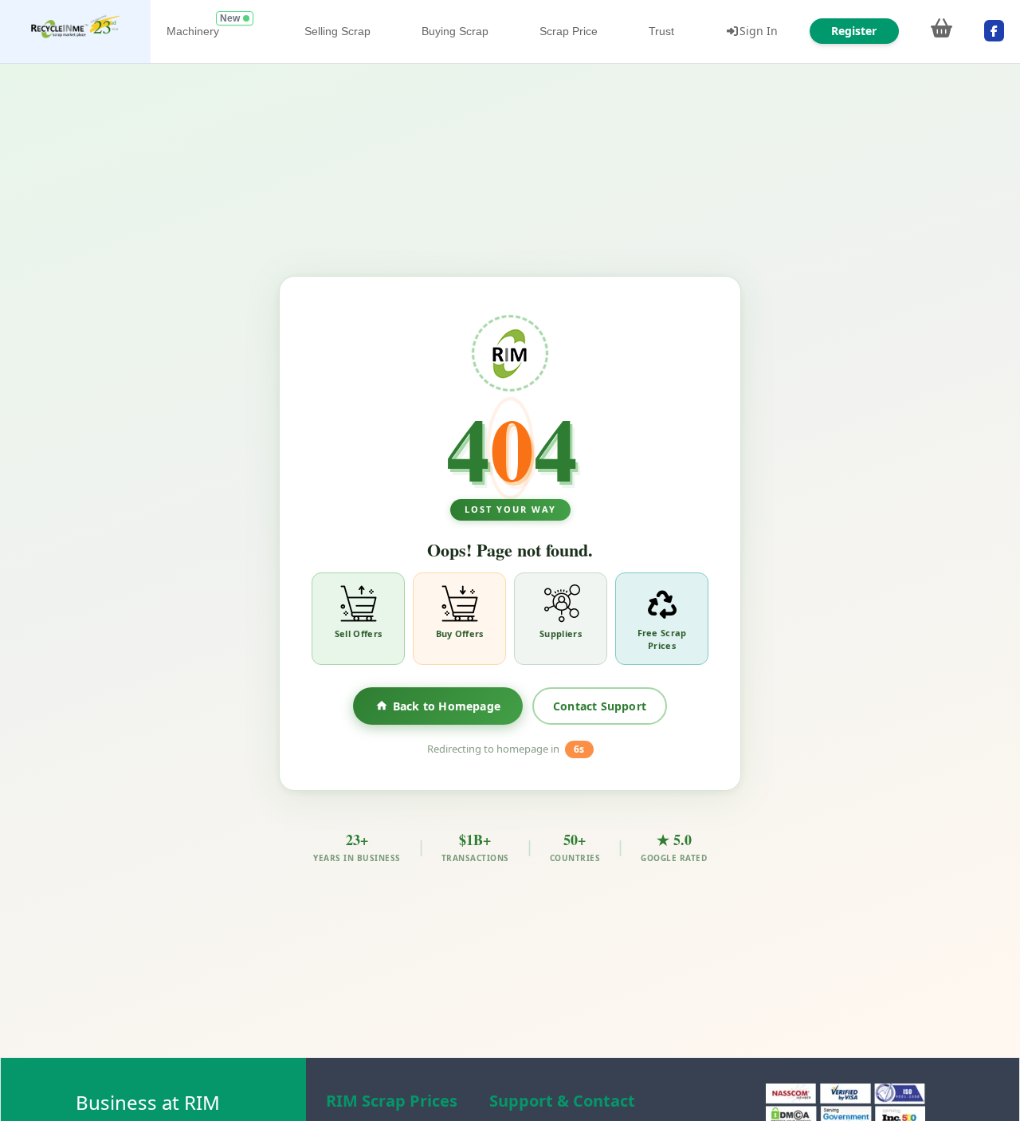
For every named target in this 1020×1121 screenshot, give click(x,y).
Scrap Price (568, 31)
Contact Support (599, 706)
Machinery (193, 31)
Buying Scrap (455, 31)
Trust (661, 31)
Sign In (759, 30)
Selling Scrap (337, 31)
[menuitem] (75, 31)
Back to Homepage (446, 706)
